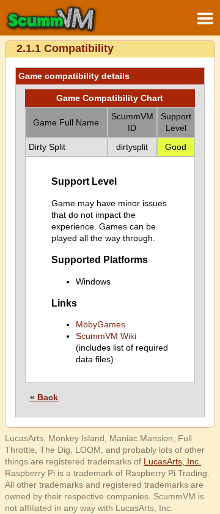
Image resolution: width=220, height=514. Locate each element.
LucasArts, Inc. (172, 461)
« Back (44, 397)
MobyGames (100, 324)
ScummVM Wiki (106, 336)
